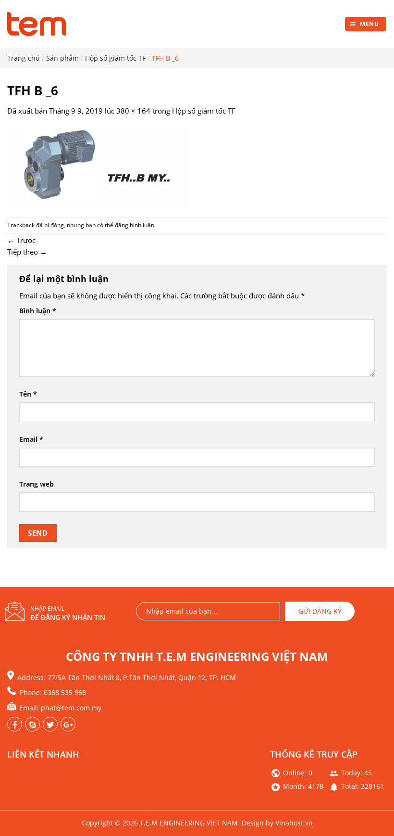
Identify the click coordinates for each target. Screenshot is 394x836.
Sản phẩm (62, 58)
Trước (21, 240)
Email (31, 439)
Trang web (36, 484)
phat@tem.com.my (71, 707)
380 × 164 (133, 111)
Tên (28, 394)
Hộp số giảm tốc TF (115, 58)
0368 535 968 (65, 692)
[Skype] (32, 724)
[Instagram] (50, 724)
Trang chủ (23, 58)
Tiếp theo (27, 252)
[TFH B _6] (98, 166)
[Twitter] (68, 724)
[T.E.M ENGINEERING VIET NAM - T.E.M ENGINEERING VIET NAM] (38, 24)
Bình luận (37, 311)
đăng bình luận (134, 225)
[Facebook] (14, 724)
